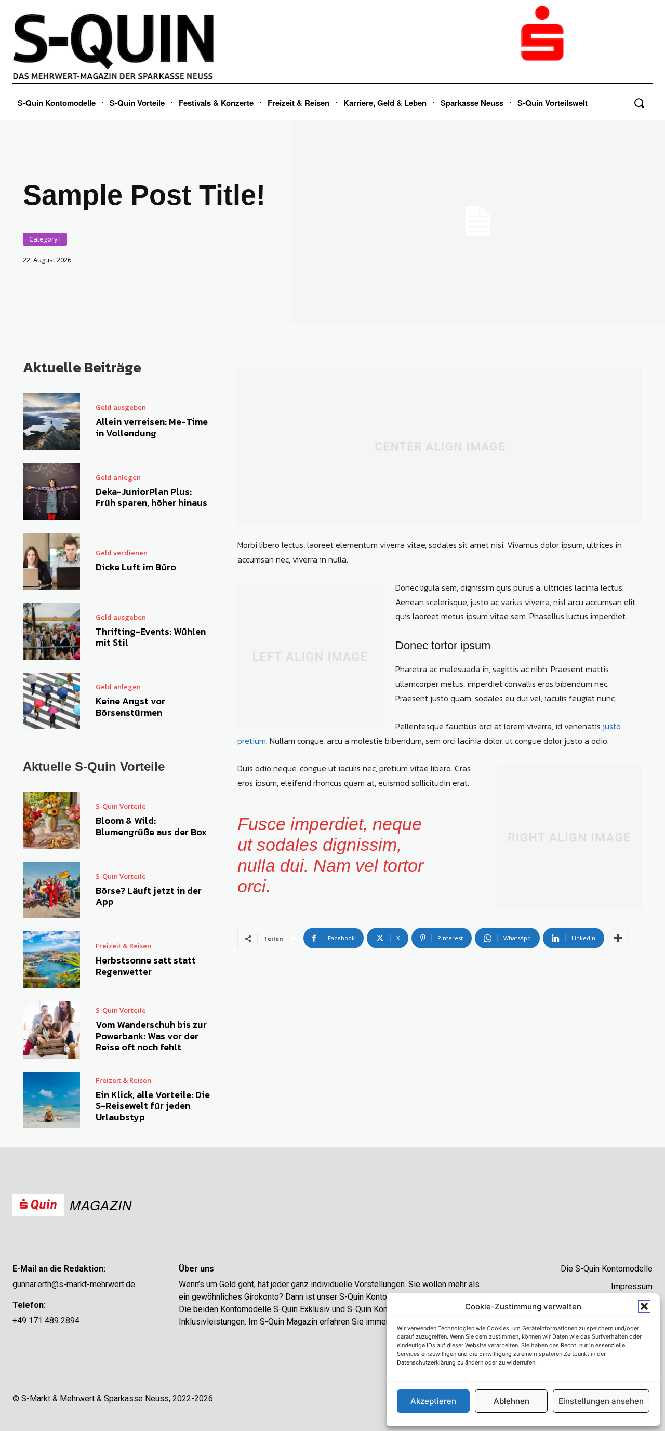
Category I (45, 239)
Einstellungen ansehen (601, 1401)
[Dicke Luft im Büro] (51, 561)
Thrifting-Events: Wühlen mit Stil (151, 637)
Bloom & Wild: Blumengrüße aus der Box (151, 826)
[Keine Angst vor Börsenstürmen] (51, 701)
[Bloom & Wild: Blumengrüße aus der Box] (51, 820)
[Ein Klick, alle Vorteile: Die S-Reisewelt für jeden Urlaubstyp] (51, 1100)
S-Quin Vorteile (121, 806)
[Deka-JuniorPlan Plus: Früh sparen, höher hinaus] (51, 491)
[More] (618, 938)
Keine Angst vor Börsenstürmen (130, 706)
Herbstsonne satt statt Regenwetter (146, 966)
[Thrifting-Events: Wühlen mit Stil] (51, 631)
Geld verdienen (122, 553)
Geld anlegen (118, 477)
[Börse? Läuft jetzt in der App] (51, 890)
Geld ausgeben (121, 407)
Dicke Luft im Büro (136, 567)
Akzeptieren (433, 1401)
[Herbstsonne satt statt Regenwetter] (51, 959)
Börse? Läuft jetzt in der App (149, 896)
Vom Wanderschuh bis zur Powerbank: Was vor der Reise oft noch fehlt (151, 1036)
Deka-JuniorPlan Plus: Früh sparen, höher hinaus (151, 497)
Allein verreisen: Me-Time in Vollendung (152, 427)
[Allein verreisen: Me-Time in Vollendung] (51, 421)
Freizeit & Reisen (123, 946)
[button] (644, 1306)
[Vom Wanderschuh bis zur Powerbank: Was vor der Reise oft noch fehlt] (51, 1030)
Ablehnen (511, 1401)
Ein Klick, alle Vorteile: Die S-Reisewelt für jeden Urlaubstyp (153, 1106)
